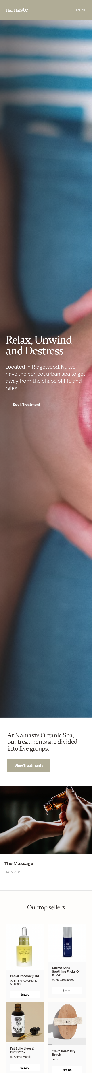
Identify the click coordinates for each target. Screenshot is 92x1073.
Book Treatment (26, 404)
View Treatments (29, 765)
